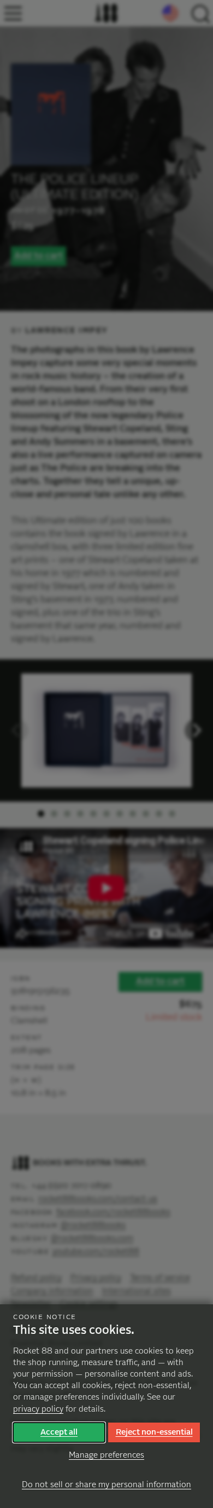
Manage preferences (106, 1455)
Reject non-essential (154, 1432)
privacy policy (38, 1409)
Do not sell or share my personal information (106, 1485)
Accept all (59, 1432)
